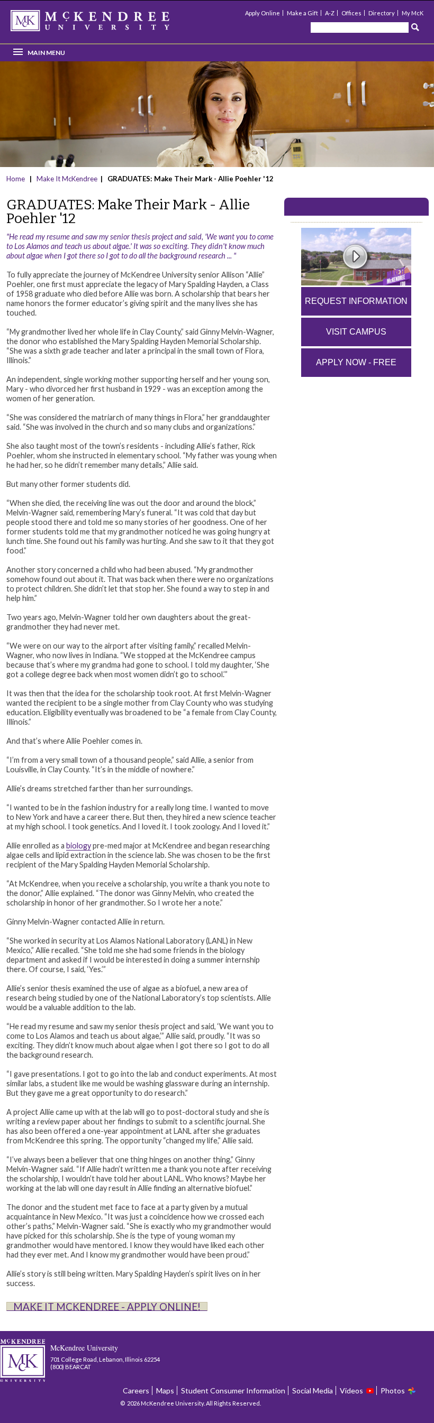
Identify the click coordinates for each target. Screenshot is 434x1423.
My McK (412, 13)
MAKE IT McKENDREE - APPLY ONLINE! (107, 1306)
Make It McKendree (67, 178)
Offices (351, 13)
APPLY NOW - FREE (356, 362)
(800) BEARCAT (70, 1366)
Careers (136, 1390)
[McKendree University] (104, 24)
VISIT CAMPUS (356, 331)
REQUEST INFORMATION (356, 301)
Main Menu (46, 53)
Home (16, 178)
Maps (165, 1390)
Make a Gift (302, 13)
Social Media (312, 1390)
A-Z (329, 13)
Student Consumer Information (233, 1390)
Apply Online (262, 13)
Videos (351, 1390)
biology (78, 845)
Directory (381, 13)
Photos (393, 1390)
